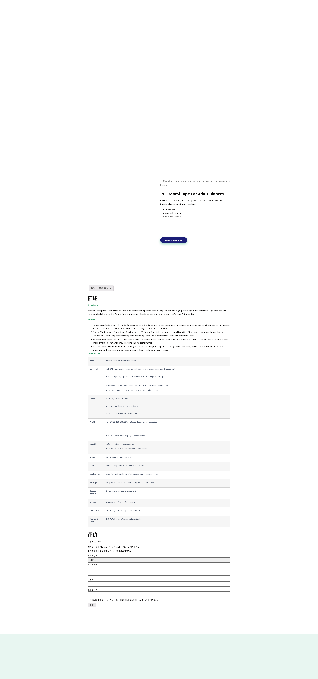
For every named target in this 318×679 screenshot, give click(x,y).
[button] (173, 240)
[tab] (93, 288)
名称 (90, 580)
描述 (93, 288)
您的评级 (92, 556)
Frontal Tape (200, 181)
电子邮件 (92, 590)
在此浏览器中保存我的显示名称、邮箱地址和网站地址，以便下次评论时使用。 (124, 600)
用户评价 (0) (105, 288)
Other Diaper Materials (178, 181)
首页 (162, 181)
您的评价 (92, 565)
